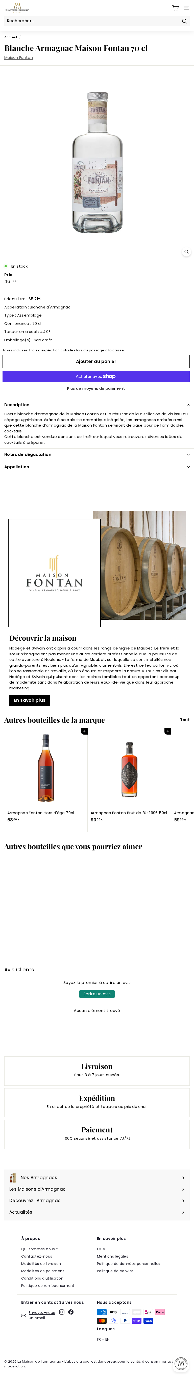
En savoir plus (29, 700)
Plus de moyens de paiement (96, 388)
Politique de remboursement (48, 1285)
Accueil (10, 37)
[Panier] (175, 8)
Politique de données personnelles (128, 1263)
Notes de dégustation (27, 454)
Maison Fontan (18, 57)
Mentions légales (112, 1256)
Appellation (16, 467)
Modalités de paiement (42, 1271)
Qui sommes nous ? (39, 1249)
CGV (101, 1249)
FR (99, 1339)
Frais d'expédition (44, 350)
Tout (185, 719)
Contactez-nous (36, 1256)
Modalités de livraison (41, 1263)
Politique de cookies (115, 1271)
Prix (8, 275)
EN (107, 1339)
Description (16, 405)
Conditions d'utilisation (42, 1278)
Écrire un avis (97, 994)
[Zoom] (186, 251)
